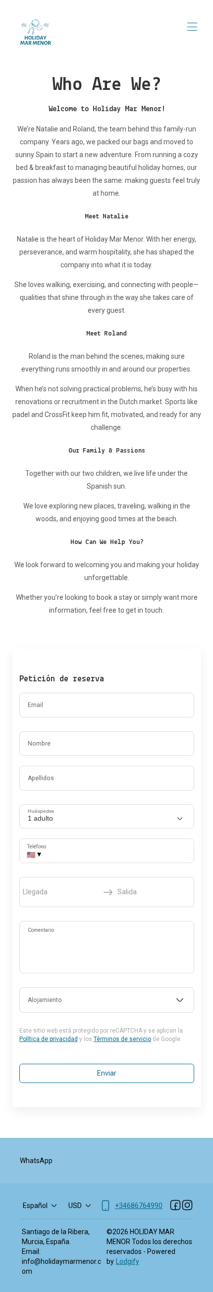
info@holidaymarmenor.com (61, 1266)
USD (75, 1205)
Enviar (106, 1073)
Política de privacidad (48, 1039)
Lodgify (127, 1261)
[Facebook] (175, 1205)
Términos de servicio (122, 1039)
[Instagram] (187, 1205)
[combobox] (106, 1000)
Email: (31, 1251)
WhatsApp (36, 1161)
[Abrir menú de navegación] (192, 27)
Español (35, 1205)
